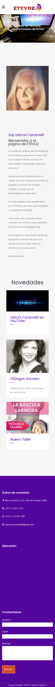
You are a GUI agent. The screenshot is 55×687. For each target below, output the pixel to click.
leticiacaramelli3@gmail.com (19, 524)
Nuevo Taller (20, 439)
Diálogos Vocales (24, 378)
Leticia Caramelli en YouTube (27, 319)
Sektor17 (43, 685)
